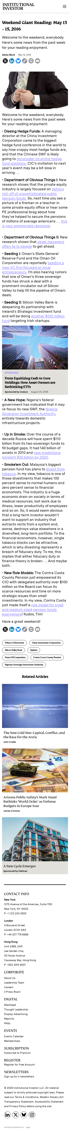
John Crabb (9, 742)
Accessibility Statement (49, 1101)
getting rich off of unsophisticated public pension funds (33, 193)
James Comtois (11, 811)
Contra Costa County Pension (47, 657)
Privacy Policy (17, 1106)
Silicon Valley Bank (13, 650)
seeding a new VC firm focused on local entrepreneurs (33, 267)
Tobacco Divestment (14, 642)
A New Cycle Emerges (19, 866)
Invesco (24, 392)
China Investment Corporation (46, 642)
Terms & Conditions (27, 1097)
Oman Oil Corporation (15, 657)
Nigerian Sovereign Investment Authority (24, 664)
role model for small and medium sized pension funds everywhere (32, 609)
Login (28, 1127)
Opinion (33, 650)
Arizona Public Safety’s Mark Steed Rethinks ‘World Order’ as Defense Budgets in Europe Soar (30, 801)
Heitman (22, 871)
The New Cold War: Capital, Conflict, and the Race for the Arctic (34, 735)
